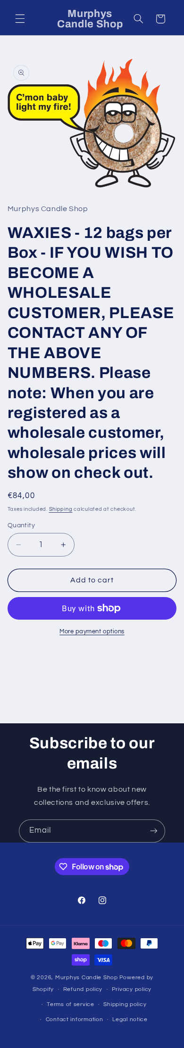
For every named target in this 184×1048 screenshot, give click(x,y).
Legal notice (130, 1019)
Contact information (74, 1019)
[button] (20, 19)
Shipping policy (124, 1004)
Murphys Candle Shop (86, 977)
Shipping (61, 509)
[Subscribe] (154, 831)
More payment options (92, 632)
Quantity (21, 525)
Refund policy (83, 989)
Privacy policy (131, 989)
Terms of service (70, 1004)
